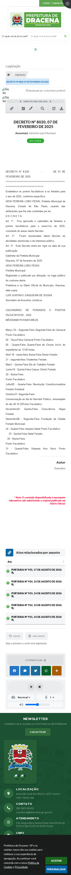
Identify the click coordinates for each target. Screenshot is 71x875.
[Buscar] (65, 36)
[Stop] (39, 687)
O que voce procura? (15, 36)
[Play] (31, 687)
